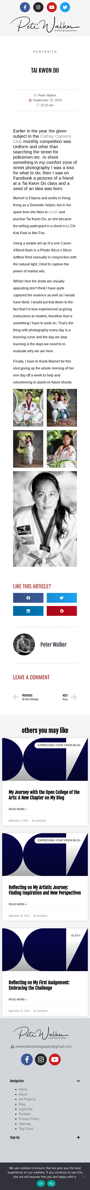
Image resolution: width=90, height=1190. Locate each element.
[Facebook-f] (25, 7)
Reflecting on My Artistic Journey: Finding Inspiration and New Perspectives (45, 890)
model (53, 212)
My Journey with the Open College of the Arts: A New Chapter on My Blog (44, 794)
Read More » (18, 809)
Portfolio (24, 1114)
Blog (22, 1104)
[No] (83, 1176)
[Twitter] (65, 7)
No (51, 1183)
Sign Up (14, 1137)
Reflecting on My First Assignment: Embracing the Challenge (39, 985)
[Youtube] (52, 7)
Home (23, 1089)
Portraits (45, 51)
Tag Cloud (26, 1128)
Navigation (17, 1081)
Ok (41, 1183)
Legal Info (26, 1109)
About (23, 1094)
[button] (28, 598)
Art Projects (27, 1099)
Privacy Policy (29, 1119)
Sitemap (25, 1124)
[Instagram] (38, 7)
